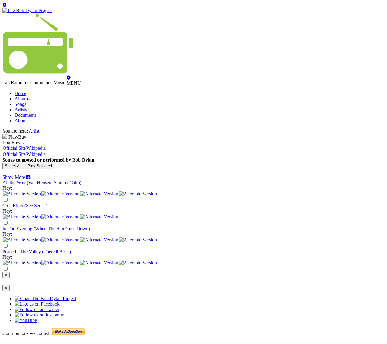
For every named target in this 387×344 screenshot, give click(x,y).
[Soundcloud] (99, 193)
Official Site (14, 148)
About (21, 120)
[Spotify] (22, 193)
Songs (20, 104)
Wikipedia (36, 148)
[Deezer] (60, 193)
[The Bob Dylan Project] (27, 10)
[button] (16, 177)
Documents (25, 115)
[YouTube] (138, 193)
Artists (21, 109)
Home (20, 93)
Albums (22, 98)
